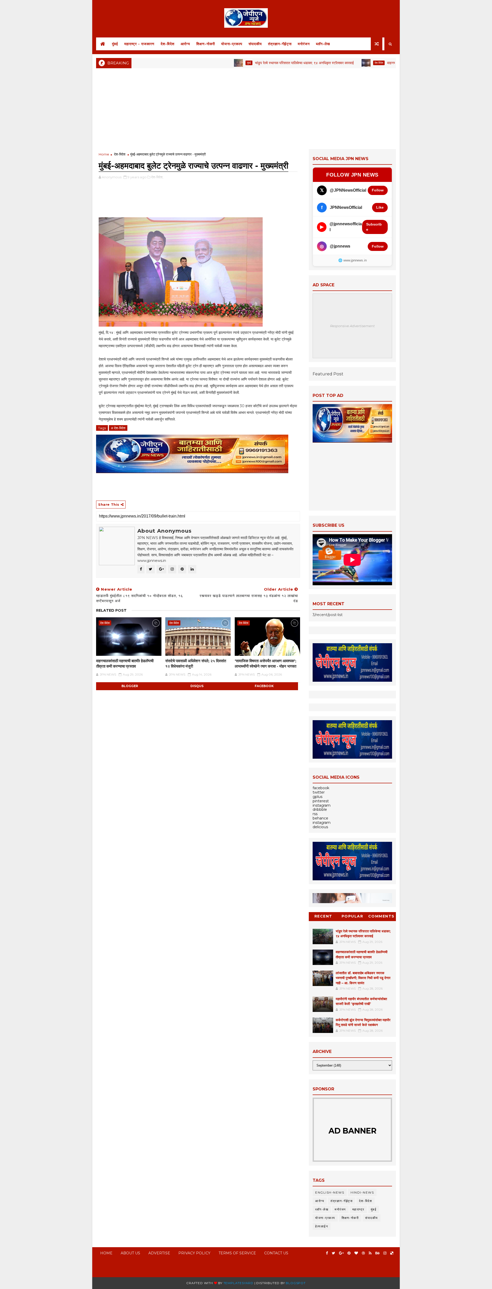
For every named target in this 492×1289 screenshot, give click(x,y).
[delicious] (392, 1253)
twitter (319, 792)
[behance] (377, 1253)
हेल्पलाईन (321, 1226)
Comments (381, 916)
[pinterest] (349, 1253)
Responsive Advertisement (352, 326)
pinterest (321, 801)
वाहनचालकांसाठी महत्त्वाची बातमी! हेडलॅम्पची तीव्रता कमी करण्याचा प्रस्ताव (124, 663)
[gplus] (341, 1253)
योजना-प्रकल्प (231, 44)
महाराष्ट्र (358, 1209)
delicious (320, 827)
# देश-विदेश (118, 428)
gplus (317, 796)
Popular (352, 916)
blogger (129, 686)
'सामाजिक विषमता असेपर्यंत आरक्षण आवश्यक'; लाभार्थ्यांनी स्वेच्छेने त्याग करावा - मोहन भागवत (265, 663)
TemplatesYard (238, 1283)
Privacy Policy (194, 1253)
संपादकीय (255, 44)
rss (315, 814)
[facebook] (327, 1253)
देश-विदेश (168, 44)
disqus (196, 686)
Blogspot (295, 1283)
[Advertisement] (246, 108)
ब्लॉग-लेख (323, 44)
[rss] (370, 1253)
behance (320, 818)
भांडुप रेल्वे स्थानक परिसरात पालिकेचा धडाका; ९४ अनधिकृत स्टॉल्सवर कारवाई (271, 63)
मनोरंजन (304, 44)
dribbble (320, 809)
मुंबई (115, 44)
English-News (329, 1192)
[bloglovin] (356, 1253)
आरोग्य (185, 44)
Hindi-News (362, 1192)
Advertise (159, 1253)
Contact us (276, 1253)
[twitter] (333, 1253)
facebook (264, 686)
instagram (322, 805)
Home (104, 154)
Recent (323, 916)
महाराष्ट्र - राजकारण (139, 44)
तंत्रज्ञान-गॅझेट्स (280, 44)
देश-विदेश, (157, 177)
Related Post (111, 610)
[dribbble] (363, 1253)
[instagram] (385, 1253)
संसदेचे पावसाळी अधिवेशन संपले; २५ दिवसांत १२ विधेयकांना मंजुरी (195, 663)
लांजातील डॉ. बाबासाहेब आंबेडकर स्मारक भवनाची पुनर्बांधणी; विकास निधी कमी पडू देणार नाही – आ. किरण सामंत (363, 978)
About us (130, 1253)
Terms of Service (237, 1253)
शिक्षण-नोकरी (205, 44)
